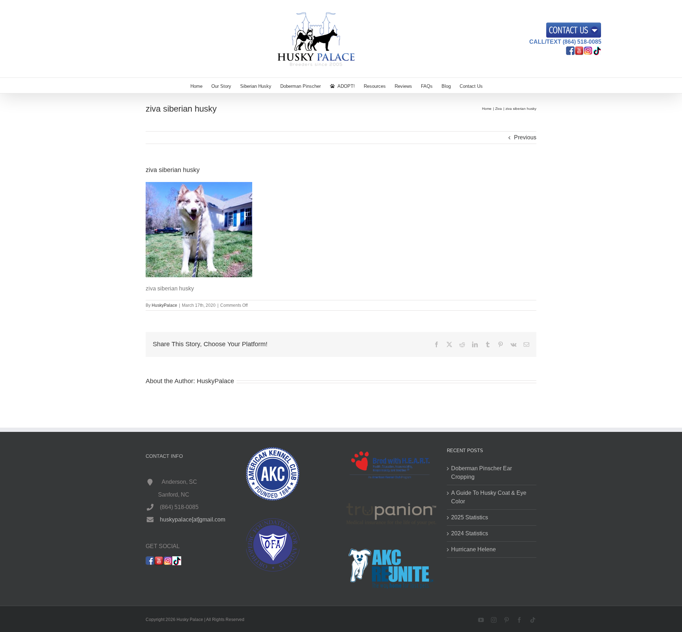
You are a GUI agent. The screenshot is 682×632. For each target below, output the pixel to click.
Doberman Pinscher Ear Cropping (481, 472)
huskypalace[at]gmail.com (192, 519)
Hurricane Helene (473, 549)
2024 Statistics (469, 533)
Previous (525, 137)
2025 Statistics (469, 517)
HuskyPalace (164, 305)
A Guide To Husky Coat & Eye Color (488, 497)
